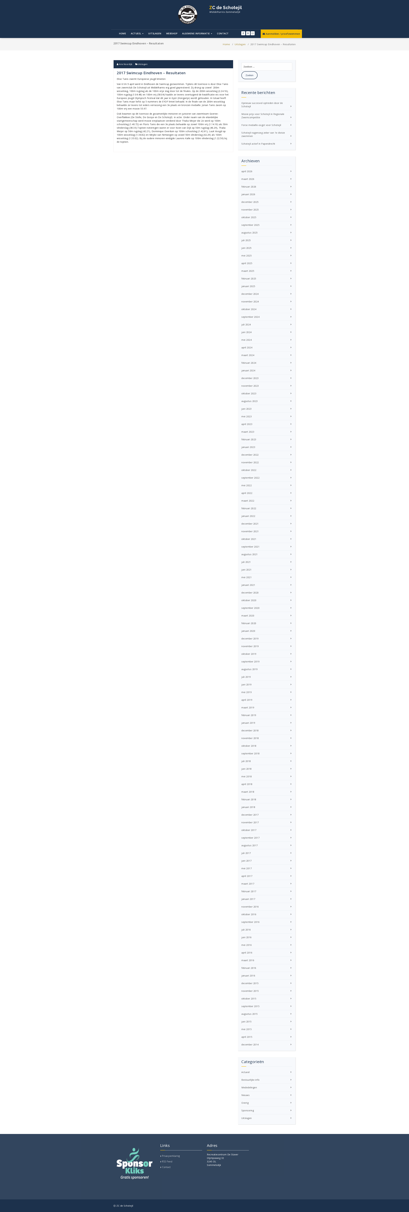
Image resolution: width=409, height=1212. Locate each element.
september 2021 (250, 546)
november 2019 (250, 646)
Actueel (136, 33)
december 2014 (250, 1044)
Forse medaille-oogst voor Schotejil (261, 125)
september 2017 (250, 837)
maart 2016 (247, 960)
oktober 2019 (248, 653)
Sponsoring (247, 1110)
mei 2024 (246, 339)
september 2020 (250, 607)
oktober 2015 (248, 998)
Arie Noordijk (125, 64)
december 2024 (250, 293)
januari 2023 (248, 447)
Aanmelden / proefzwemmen (282, 33)
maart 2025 (247, 270)
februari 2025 (248, 278)
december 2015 (250, 983)
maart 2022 (247, 500)
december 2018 (250, 730)
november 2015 (250, 990)
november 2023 (250, 385)
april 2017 (246, 876)
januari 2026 (248, 194)
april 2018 (246, 784)
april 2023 (246, 424)
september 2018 (250, 753)
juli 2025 (246, 240)
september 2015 (250, 1006)
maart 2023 (247, 431)
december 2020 (250, 592)
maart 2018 (247, 791)
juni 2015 (246, 1021)
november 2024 (250, 301)
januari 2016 (248, 975)
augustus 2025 (249, 232)
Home (122, 33)
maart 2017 (247, 883)
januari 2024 (248, 370)
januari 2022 (248, 516)
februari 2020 (248, 623)
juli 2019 (246, 676)
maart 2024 (247, 355)
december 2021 (250, 523)
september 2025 (250, 224)
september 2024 (250, 316)
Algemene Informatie (196, 33)
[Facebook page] (243, 33)
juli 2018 (246, 761)
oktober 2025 (248, 217)
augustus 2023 (249, 401)
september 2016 (250, 921)
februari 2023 (248, 439)
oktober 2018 (248, 745)
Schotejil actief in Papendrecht (258, 143)
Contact (223, 33)
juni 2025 (246, 247)
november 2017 (250, 822)
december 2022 (250, 454)
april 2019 (246, 699)
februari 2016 (248, 967)
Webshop (171, 33)
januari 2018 (248, 807)
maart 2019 (247, 707)
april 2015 (246, 1036)
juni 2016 (246, 937)
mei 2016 (246, 944)
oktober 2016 (248, 914)
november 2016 (250, 906)
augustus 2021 (249, 554)
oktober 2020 (248, 600)
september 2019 (250, 661)
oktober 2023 (248, 393)
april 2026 (246, 171)
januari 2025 (248, 286)
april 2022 (246, 493)
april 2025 (246, 263)
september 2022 (250, 477)
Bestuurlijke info (250, 1079)
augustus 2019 (249, 669)
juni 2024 (246, 332)
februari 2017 (248, 891)
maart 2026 (247, 178)
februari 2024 (248, 362)
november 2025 (250, 209)
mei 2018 (246, 776)
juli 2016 (246, 929)
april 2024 (246, 347)
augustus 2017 (249, 845)
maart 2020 (247, 615)
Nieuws (245, 1095)
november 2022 (250, 462)
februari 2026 (248, 186)
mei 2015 (246, 1029)
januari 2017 (248, 899)
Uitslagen (154, 33)
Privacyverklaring (171, 1155)
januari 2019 (248, 722)
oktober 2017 (248, 830)
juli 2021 (246, 561)
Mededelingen (249, 1087)
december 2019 (250, 638)
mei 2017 (246, 868)
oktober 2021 (248, 538)
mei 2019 (246, 692)
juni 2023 (246, 408)
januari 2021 (248, 584)
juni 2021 (246, 569)
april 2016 (246, 952)
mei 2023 (246, 416)
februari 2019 (248, 715)
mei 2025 (246, 255)
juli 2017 (246, 853)
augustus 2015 (249, 1013)
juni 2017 (246, 860)
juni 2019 (246, 684)
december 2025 (250, 201)
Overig (245, 1102)
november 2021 (250, 531)
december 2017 (250, 814)
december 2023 (250, 378)
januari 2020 (248, 630)
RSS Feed (167, 1161)
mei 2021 (246, 577)
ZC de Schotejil (225, 9)
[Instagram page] (248, 33)
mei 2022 (246, 485)
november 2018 (250, 738)
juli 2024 (246, 324)
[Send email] (253, 33)
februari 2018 (248, 799)
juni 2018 (246, 768)
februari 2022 (248, 508)
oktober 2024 (248, 309)
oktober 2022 (248, 470)
